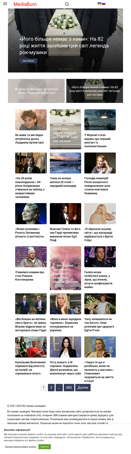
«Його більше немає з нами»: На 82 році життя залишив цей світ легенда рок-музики (65, 131)
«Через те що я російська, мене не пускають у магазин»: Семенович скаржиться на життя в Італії (99, 372)
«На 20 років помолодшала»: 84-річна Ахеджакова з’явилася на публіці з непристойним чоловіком (29, 188)
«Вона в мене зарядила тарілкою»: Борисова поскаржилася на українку (65, 324)
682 (69, 388)
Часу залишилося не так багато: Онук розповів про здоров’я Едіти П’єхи (99, 324)
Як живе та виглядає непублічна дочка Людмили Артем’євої (29, 138)
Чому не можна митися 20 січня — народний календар (63, 182)
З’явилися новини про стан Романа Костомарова (29, 275)
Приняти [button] (44, 447)
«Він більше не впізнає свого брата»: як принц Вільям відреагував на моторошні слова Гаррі (30, 324)
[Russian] (103, 3)
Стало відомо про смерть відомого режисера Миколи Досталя (65, 274)
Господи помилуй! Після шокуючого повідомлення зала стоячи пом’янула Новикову (97, 186)
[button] (59, 69)
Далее (83, 388)
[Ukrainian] (99, 3)
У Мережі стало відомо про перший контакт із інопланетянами (97, 140)
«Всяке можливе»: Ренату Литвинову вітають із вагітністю (29, 232)
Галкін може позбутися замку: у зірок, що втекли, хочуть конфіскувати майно (98, 279)
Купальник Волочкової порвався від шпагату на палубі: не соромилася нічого (30, 368)
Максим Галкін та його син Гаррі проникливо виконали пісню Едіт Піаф (65, 234)
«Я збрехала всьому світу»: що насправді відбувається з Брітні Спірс (98, 234)
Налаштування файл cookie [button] (20, 446)
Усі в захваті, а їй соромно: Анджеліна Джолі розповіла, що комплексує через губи (65, 368)
